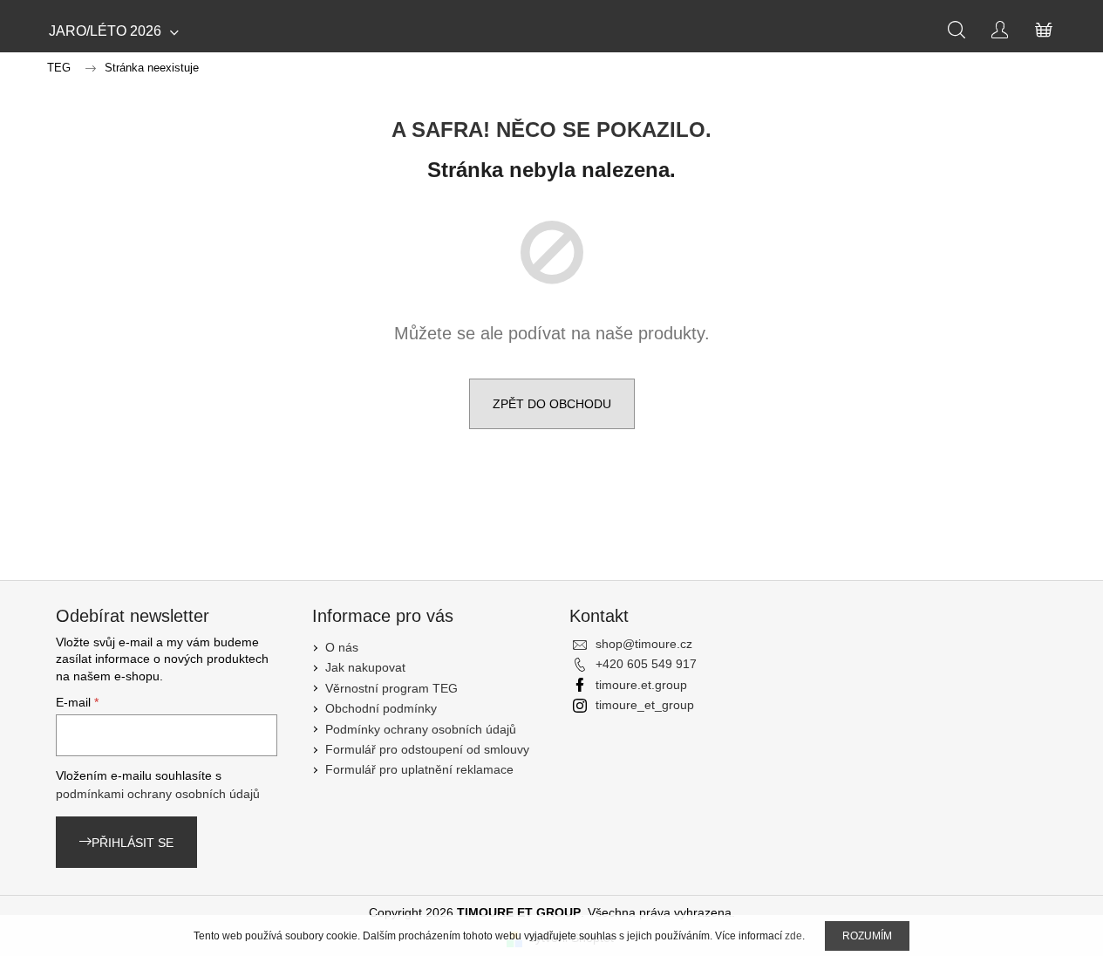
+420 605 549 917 (646, 664)
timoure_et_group (645, 705)
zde (793, 936)
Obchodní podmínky (381, 708)
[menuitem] (113, 31)
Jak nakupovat (365, 667)
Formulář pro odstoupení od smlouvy (427, 749)
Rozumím (867, 936)
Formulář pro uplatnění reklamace (419, 769)
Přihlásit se (133, 843)
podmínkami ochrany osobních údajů (158, 794)
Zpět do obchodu (552, 404)
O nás (341, 647)
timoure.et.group (641, 685)
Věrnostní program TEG (391, 688)
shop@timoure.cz (644, 644)
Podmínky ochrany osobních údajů (420, 729)
